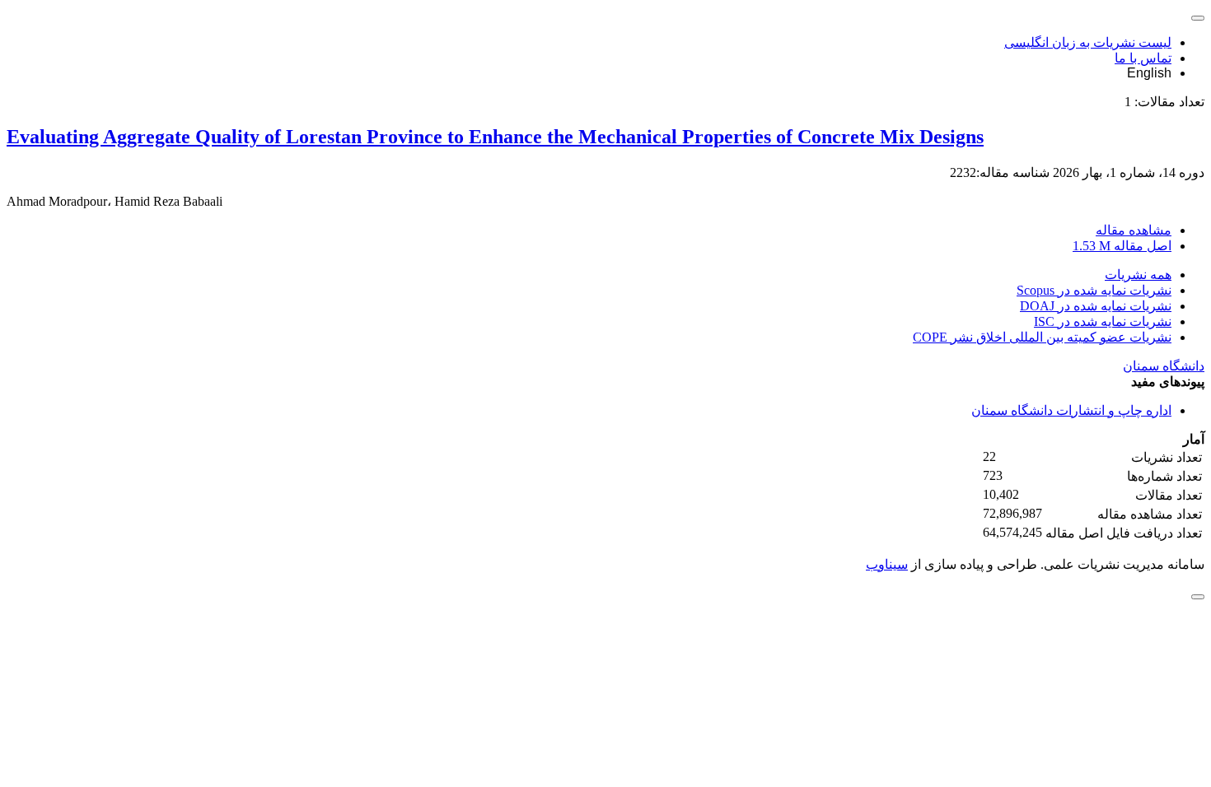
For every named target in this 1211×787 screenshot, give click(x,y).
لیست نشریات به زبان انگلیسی (1087, 42)
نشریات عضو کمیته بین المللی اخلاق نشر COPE (1042, 337)
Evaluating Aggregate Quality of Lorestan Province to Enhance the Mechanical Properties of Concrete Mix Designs (495, 136)
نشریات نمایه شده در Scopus (1094, 290)
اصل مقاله (1122, 246)
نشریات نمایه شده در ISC (1102, 321)
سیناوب (887, 564)
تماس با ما (1143, 58)
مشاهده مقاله (1133, 230)
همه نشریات (1138, 275)
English (1149, 73)
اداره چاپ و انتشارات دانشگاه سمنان (1071, 410)
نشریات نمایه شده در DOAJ (1095, 306)
